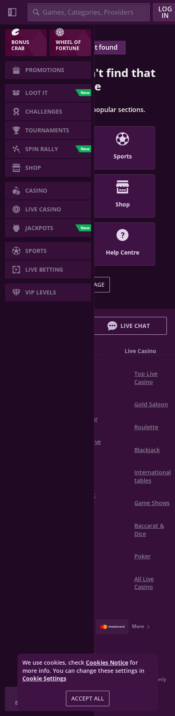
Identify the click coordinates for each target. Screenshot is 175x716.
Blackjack (147, 450)
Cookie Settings (44, 678)
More (138, 626)
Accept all (87, 698)
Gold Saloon (151, 404)
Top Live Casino (146, 378)
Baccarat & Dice (149, 530)
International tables (152, 476)
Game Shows (152, 503)
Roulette (146, 427)
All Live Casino (144, 583)
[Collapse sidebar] (12, 12)
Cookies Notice (107, 662)
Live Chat (135, 325)
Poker (142, 556)
